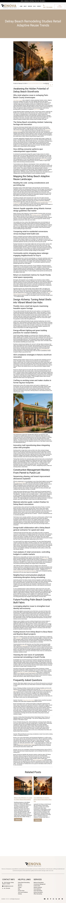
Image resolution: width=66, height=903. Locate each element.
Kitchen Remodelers (38, 892)
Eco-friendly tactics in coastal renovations (26, 672)
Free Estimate (59, 6)
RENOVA (7, 899)
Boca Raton (45, 558)
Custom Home (37, 885)
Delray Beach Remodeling (28, 700)
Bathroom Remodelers (39, 882)
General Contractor (38, 887)
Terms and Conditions (23, 892)
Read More (18, 819)
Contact (39, 6)
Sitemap (20, 894)
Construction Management (39, 884)
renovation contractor (36, 214)
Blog (34, 6)
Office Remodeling (38, 894)
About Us (20, 885)
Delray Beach (43, 159)
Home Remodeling (38, 890)
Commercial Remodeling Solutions (35, 83)
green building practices (45, 349)
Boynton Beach (24, 645)
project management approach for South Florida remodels (32, 570)
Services (30, 6)
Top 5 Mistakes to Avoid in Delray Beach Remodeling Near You (43, 799)
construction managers (20, 482)
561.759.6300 (40, 1)
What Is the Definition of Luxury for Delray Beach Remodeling (23, 798)
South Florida (37, 109)
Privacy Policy (21, 890)
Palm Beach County (17, 100)
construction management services (26, 744)
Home (21, 6)
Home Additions (37, 889)
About (25, 6)
